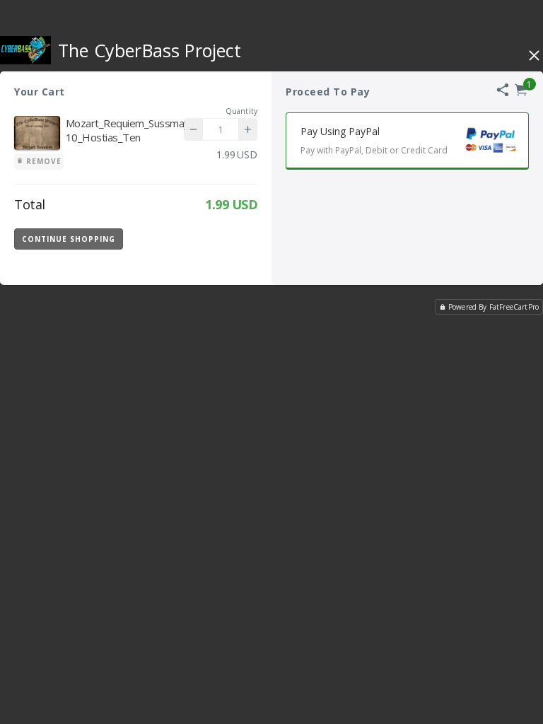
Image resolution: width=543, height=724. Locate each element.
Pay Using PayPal (374, 140)
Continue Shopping (68, 239)
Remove (42, 161)
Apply (222, 238)
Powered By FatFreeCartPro (493, 307)
